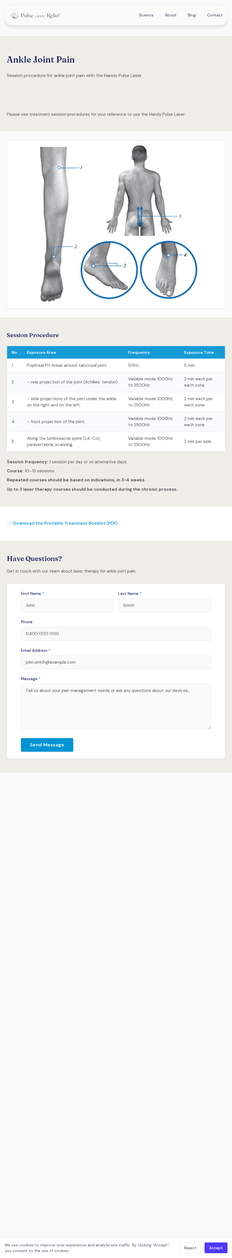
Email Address (35, 650)
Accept (216, 1247)
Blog (192, 15)
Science (146, 15)
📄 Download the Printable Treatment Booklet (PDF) (62, 523)
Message (30, 678)
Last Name (129, 593)
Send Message (47, 745)
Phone (27, 621)
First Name (32, 593)
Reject (190, 1247)
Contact (215, 15)
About (171, 15)
